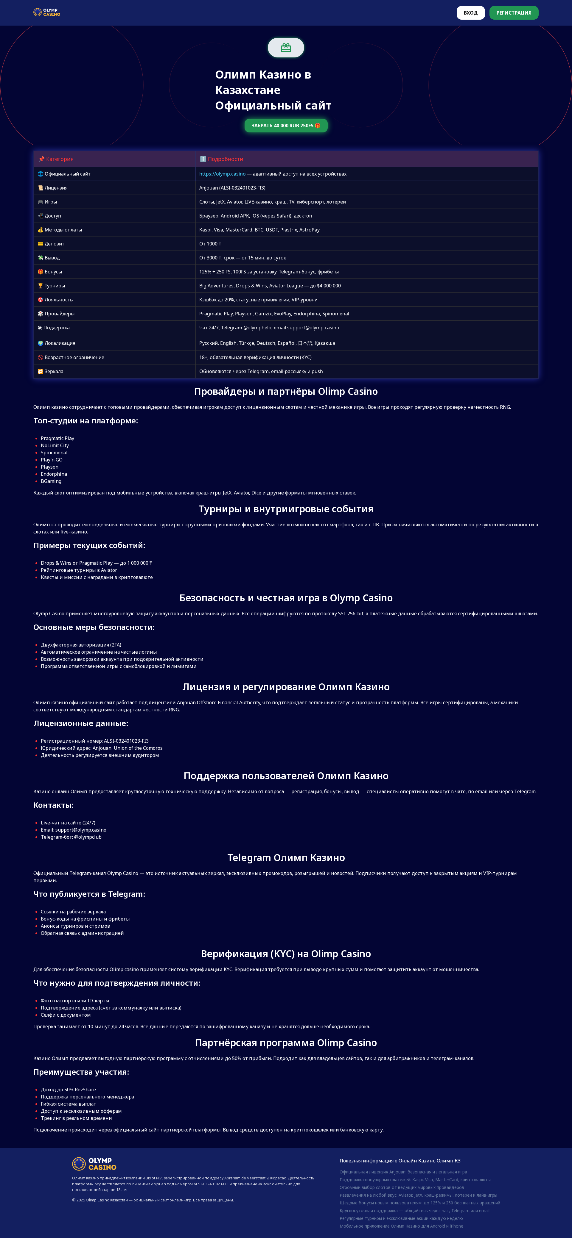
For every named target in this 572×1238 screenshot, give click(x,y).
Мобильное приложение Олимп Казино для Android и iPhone (401, 1226)
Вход (471, 13)
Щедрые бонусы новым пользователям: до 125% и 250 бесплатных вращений (420, 1203)
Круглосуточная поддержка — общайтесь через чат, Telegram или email (414, 1210)
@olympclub (88, 837)
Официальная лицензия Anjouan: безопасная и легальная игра (403, 1172)
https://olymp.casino (222, 173)
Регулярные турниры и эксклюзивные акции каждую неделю (401, 1218)
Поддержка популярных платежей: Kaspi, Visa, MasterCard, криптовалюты (415, 1179)
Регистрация (514, 13)
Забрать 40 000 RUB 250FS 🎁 (286, 125)
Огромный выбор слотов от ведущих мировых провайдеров (402, 1187)
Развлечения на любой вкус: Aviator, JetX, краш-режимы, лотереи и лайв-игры (418, 1195)
